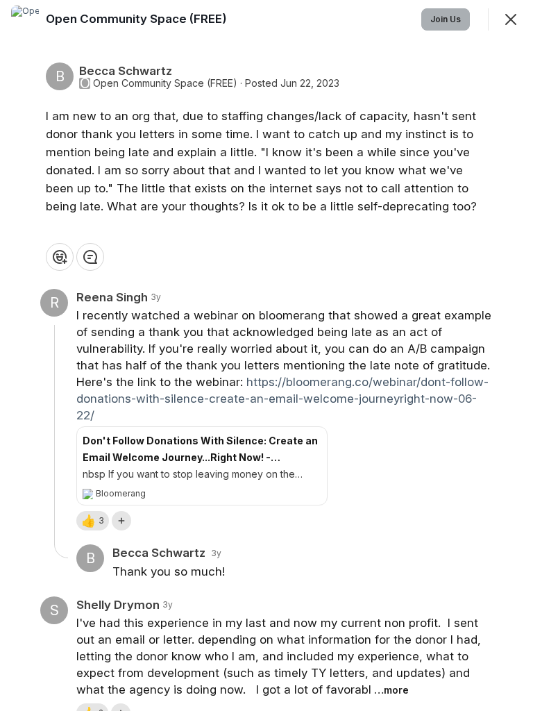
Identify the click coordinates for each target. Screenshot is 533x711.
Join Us (445, 19)
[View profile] (25, 19)
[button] (92, 520)
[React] (59, 257)
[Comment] (90, 257)
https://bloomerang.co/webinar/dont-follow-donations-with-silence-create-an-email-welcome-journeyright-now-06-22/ (282, 398)
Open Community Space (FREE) (165, 83)
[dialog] (266, 355)
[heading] (138, 18)
